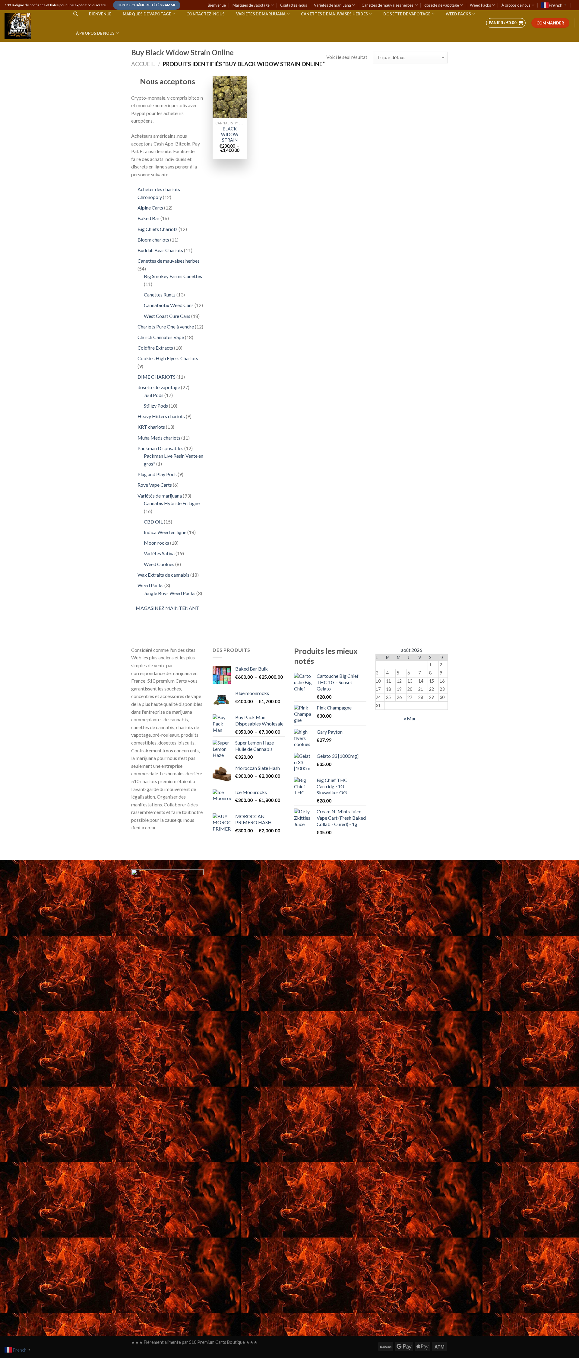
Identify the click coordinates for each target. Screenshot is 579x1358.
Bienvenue (217, 5)
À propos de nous (515, 5)
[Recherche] (75, 14)
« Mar (410, 718)
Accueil (143, 64)
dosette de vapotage (441, 5)
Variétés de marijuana (332, 5)
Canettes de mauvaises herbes (387, 5)
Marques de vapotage (251, 5)
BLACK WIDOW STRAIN (230, 134)
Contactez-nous (293, 5)
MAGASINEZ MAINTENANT (167, 608)
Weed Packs (480, 5)
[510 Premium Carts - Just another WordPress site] (33, 26)
